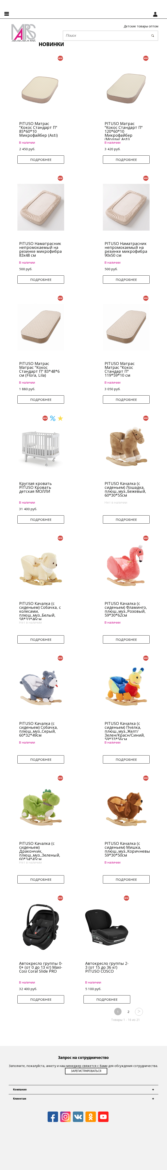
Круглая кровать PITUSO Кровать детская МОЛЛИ (35, 487)
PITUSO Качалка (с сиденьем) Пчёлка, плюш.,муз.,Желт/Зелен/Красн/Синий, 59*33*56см (125, 731)
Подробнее (41, 159)
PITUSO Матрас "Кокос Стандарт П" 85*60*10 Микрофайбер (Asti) (38, 129)
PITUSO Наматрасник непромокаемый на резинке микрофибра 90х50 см (126, 249)
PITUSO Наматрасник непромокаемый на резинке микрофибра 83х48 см (40, 249)
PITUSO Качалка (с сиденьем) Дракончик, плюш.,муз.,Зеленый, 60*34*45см (39, 851)
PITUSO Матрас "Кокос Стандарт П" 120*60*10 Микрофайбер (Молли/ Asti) (124, 131)
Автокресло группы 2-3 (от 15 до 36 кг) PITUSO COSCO (107, 967)
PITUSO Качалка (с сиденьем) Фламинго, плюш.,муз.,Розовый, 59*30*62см (126, 609)
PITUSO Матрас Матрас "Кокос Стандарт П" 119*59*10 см (120, 369)
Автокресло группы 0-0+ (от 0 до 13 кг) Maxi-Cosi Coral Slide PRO (40, 967)
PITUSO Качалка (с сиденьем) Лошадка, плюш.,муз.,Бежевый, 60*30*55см (125, 489)
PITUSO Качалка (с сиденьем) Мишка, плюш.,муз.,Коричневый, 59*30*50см (129, 849)
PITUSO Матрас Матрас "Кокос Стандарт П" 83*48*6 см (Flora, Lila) (39, 369)
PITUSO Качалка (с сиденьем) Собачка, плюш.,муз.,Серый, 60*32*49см (38, 729)
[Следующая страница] (138, 1011)
